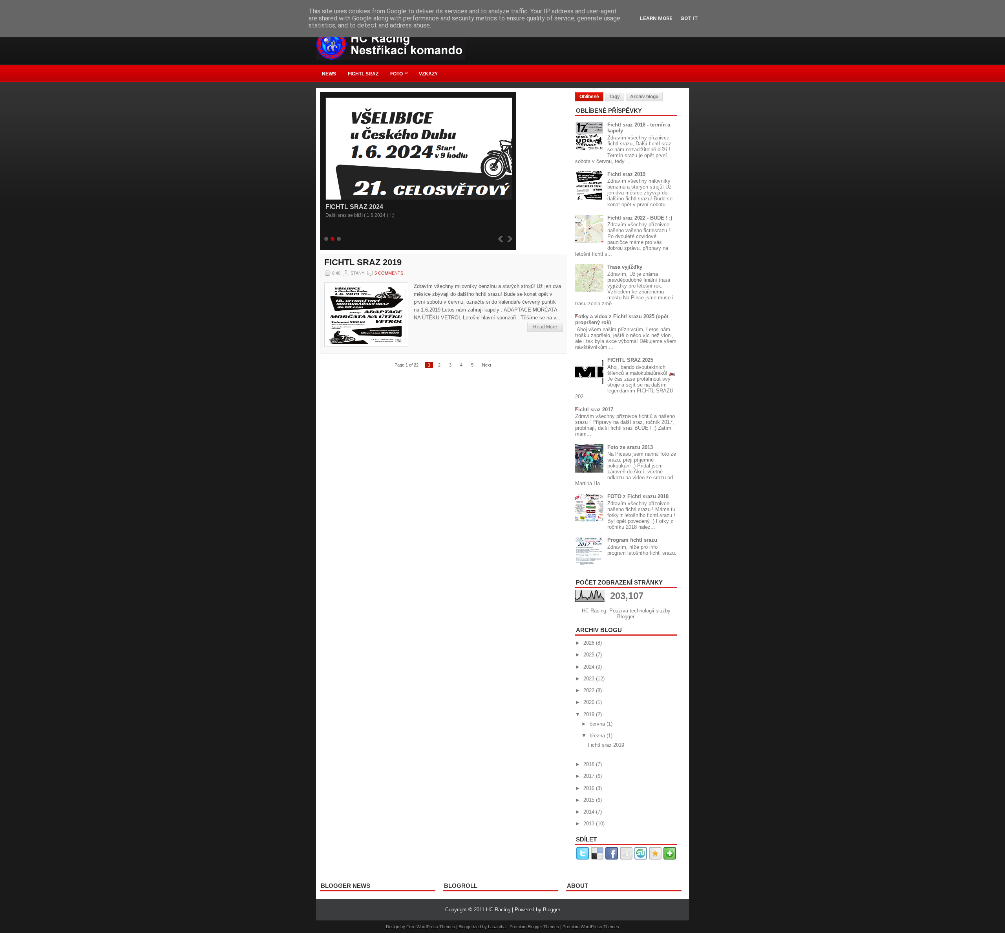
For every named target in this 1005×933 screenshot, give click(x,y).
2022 (589, 690)
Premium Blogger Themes (534, 926)
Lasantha (497, 926)
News (329, 74)
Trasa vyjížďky (624, 267)
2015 (589, 800)
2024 (589, 667)
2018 (589, 764)
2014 (589, 812)
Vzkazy (428, 74)
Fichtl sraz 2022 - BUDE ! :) (639, 218)
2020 (589, 702)
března (598, 736)
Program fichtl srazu (632, 540)
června (598, 724)
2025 (589, 655)
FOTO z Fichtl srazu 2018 (638, 496)
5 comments (389, 273)
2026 (589, 643)
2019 (589, 714)
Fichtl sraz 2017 (594, 409)
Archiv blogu (644, 96)
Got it (689, 18)
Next (486, 365)
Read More (545, 327)
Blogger (625, 617)
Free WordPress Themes (430, 926)
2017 (589, 776)
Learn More (656, 18)
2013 (589, 824)
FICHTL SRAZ (363, 74)
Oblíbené (589, 96)
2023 (589, 679)
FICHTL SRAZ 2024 (354, 206)
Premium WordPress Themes (591, 926)
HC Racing (498, 910)
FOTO (399, 73)
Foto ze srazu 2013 (630, 447)
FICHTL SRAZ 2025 (630, 360)
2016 (589, 788)
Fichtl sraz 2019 (363, 262)
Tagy (614, 96)
